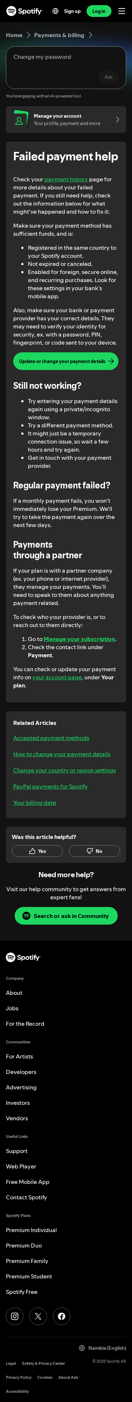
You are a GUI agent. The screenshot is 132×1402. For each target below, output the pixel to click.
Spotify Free (21, 1292)
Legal (11, 1363)
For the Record (25, 1024)
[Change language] (55, 11)
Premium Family (27, 1261)
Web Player (21, 1166)
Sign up (72, 11)
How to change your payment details (61, 754)
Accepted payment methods (51, 738)
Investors (18, 1103)
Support (16, 1151)
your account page (57, 677)
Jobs (12, 1008)
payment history (66, 179)
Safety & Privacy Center (43, 1363)
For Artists (19, 1056)
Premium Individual (31, 1230)
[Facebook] (61, 1316)
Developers (21, 1072)
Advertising (21, 1087)
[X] (38, 1316)
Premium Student (29, 1276)
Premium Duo (24, 1245)
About (14, 993)
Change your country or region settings (64, 770)
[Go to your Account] (115, 119)
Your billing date (34, 802)
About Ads (68, 1377)
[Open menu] (121, 11)
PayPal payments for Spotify (50, 786)
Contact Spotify (26, 1197)
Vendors (17, 1118)
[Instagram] (14, 1316)
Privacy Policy (19, 1377)
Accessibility (17, 1391)
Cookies (44, 1377)
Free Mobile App (28, 1182)
